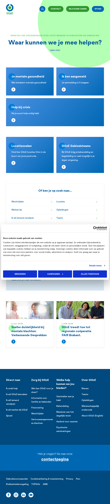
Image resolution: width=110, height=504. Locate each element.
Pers (78, 479)
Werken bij (16, 210)
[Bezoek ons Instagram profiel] (16, 495)
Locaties (60, 202)
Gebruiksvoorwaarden (17, 479)
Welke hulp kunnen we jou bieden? (65, 384)
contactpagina (55, 459)
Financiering (37, 408)
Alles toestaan (90, 274)
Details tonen (95, 265)
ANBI (45, 484)
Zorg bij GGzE (40, 380)
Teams (59, 218)
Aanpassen (53, 274)
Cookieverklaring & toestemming (47, 479)
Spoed (9, 416)
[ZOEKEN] (42, 9)
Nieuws (85, 389)
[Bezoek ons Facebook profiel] (8, 495)
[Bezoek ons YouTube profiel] (31, 495)
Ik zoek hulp (12, 389)
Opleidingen (62, 210)
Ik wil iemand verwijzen (22, 218)
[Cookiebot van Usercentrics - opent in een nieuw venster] (95, 228)
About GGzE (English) (92, 416)
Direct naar (13, 380)
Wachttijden (17, 202)
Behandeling (62, 406)
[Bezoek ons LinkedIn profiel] (23, 495)
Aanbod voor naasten (67, 422)
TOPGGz (35, 484)
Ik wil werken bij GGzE (17, 410)
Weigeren (20, 274)
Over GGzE (89, 380)
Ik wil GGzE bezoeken (16, 395)
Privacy (69, 479)
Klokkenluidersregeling (17, 484)
